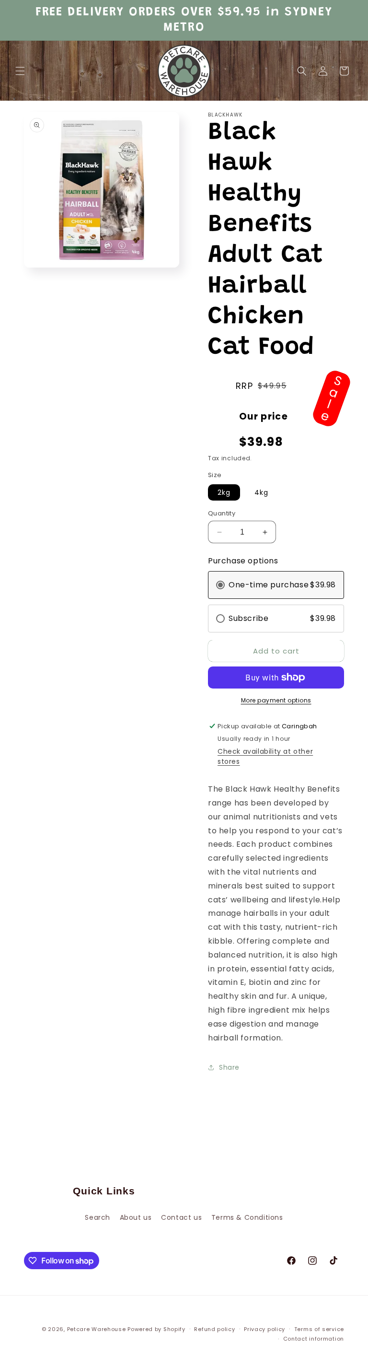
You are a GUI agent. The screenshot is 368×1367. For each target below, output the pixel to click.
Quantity (221, 513)
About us (136, 1217)
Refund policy (214, 1329)
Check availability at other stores (265, 756)
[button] (20, 71)
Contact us (181, 1217)
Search (97, 1217)
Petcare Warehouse (96, 1329)
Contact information (313, 1339)
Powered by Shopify (156, 1329)
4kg (261, 492)
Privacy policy (264, 1329)
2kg (224, 492)
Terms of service (319, 1329)
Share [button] (229, 1067)
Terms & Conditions (247, 1217)
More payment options (276, 700)
